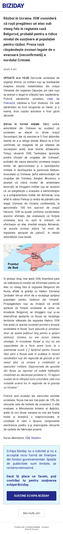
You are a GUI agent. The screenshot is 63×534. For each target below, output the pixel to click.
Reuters (36, 438)
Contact (45, 527)
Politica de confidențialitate (27, 527)
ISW (27, 438)
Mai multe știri (31, 513)
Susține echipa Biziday (31, 495)
